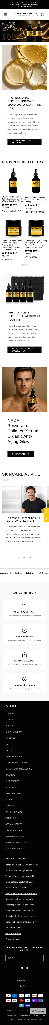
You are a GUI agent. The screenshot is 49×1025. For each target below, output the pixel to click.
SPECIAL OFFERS (13, 824)
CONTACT (10, 738)
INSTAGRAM (11, 800)
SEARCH (9, 713)
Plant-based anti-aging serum (19, 870)
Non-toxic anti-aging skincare (19, 899)
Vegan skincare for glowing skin (20, 876)
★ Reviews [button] (46, 515)
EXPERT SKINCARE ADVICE (18, 769)
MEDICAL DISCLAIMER (16, 843)
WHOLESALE (11, 818)
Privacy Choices (13, 939)
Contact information (18, 1019)
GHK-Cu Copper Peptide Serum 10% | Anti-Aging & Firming (35, 200)
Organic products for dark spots (20, 905)
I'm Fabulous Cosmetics (21, 1011)
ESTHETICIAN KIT (13, 756)
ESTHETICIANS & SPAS (16, 763)
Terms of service (25, 1015)
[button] (5, 15)
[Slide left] (19, 558)
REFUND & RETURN (14, 836)
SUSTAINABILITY (13, 732)
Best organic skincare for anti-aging (22, 865)
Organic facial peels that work (19, 882)
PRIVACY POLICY (13, 830)
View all (24, 265)
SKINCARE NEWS (13, 812)
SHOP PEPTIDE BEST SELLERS (23, 142)
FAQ (7, 744)
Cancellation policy (34, 1019)
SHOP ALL (10, 720)
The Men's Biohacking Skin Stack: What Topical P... (23, 519)
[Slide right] (30, 558)
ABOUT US (10, 750)
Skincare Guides (13, 933)
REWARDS (10, 775)
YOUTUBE (10, 806)
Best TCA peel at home (16, 887)
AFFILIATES (11, 787)
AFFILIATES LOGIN (14, 793)
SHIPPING (10, 726)
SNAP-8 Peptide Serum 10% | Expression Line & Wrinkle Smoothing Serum (12, 199)
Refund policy (12, 1015)
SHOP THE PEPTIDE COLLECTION (22, 349)
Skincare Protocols (14, 927)
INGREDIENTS (12, 781)
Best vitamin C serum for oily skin (20, 916)
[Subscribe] (40, 958)
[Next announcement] (44, 4)
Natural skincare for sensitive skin (21, 893)
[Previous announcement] (5, 4)
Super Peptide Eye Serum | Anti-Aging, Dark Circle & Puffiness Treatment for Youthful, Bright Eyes (36, 244)
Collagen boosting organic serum (20, 922)
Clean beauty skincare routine (19, 910)
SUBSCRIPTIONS (13, 849)
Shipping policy (39, 1015)
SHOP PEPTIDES (21, 454)
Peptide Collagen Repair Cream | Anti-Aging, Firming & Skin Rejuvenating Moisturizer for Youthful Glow (12, 245)
